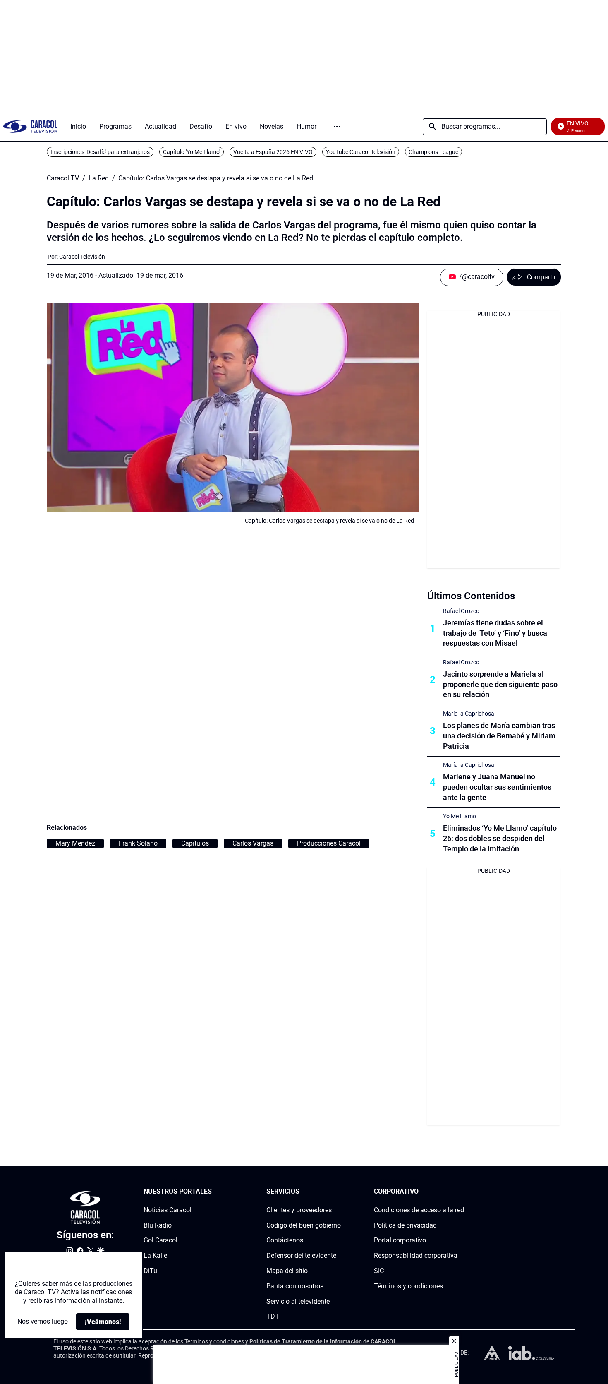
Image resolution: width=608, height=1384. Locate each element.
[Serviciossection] (338, 1191)
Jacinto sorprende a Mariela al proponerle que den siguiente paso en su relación (500, 684)
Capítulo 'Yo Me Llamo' (191, 152)
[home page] (30, 126)
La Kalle (155, 1255)
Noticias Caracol (167, 1210)
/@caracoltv (477, 277)
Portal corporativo (400, 1241)
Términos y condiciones (408, 1286)
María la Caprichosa (468, 713)
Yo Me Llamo (459, 816)
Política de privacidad (405, 1225)
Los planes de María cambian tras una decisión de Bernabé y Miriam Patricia (499, 735)
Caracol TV (63, 178)
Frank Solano (138, 843)
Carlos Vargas (252, 843)
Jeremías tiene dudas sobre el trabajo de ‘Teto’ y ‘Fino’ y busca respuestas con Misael (495, 633)
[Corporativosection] (461, 1191)
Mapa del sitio (287, 1271)
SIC (379, 1271)
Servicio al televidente (298, 1301)
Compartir (541, 277)
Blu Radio (158, 1225)
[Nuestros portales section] (214, 1191)
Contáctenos (284, 1241)
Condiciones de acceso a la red (419, 1210)
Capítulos (195, 843)
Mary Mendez (75, 843)
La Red (99, 178)
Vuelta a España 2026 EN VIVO (273, 152)
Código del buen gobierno (303, 1225)
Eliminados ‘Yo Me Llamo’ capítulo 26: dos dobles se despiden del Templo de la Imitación (500, 838)
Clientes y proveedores (299, 1210)
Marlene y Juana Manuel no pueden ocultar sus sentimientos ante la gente (497, 787)
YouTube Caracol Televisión (360, 152)
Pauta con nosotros (294, 1286)
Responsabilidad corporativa (415, 1255)
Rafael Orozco (461, 611)
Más (337, 126)
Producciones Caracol (329, 843)
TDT (272, 1317)
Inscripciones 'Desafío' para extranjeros (100, 152)
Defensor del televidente (301, 1255)
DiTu (150, 1271)
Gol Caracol (160, 1241)
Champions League (433, 152)
